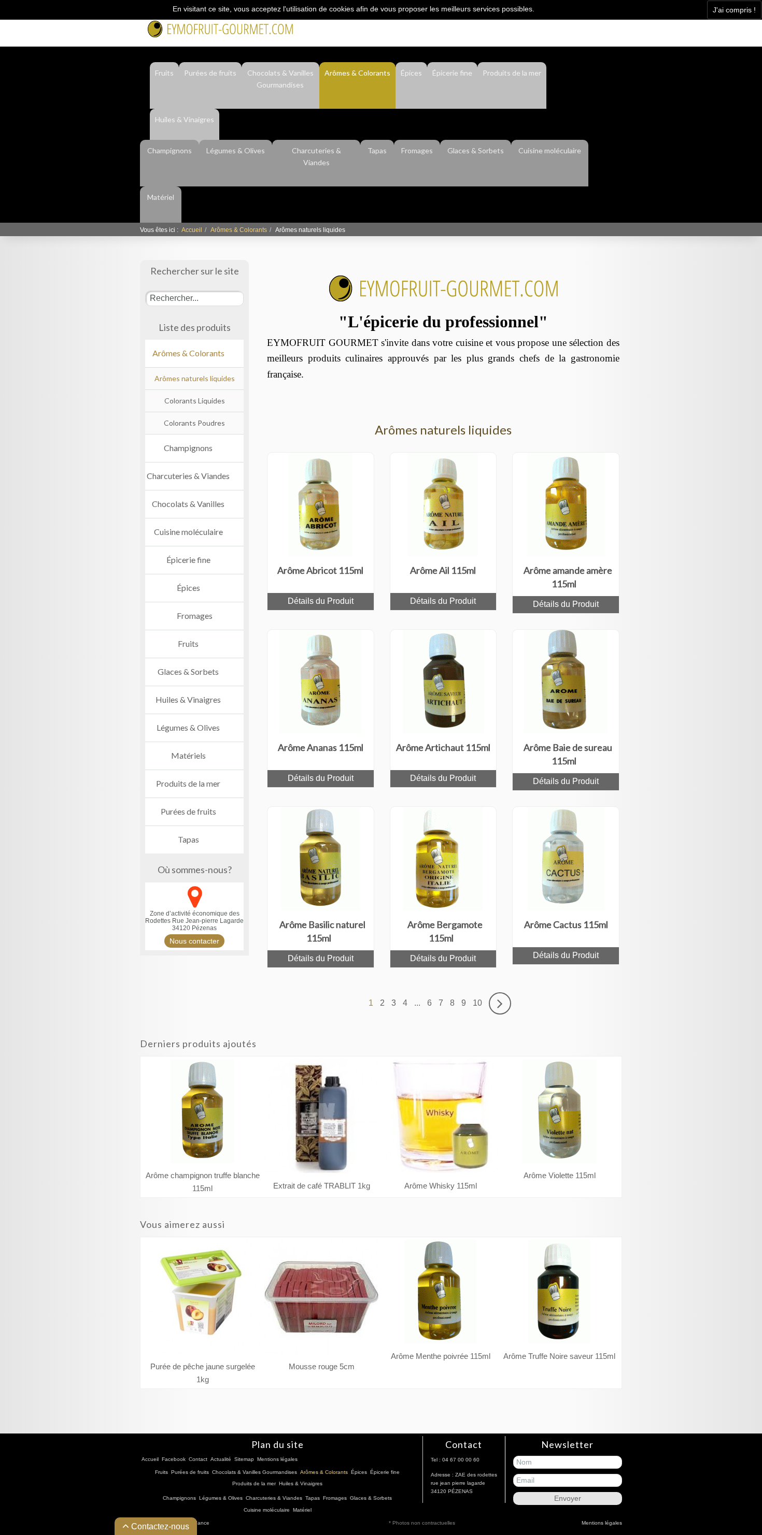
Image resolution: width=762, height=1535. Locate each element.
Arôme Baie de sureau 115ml (568, 754)
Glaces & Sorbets (475, 150)
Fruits (164, 72)
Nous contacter (194, 941)
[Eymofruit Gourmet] (220, 28)
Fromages (417, 150)
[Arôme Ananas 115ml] (320, 680)
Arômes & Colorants (357, 72)
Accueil (191, 230)
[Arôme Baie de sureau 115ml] (566, 680)
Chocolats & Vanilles (188, 504)
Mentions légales (277, 1459)
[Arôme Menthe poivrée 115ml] (440, 1294)
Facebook (514, 27)
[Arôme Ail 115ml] (443, 503)
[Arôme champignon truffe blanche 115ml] (202, 1113)
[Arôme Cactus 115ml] (566, 857)
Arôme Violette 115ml (560, 1175)
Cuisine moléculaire (549, 150)
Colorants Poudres (194, 422)
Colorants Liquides (194, 400)
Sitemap (244, 1459)
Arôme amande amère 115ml (568, 576)
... (417, 1002)
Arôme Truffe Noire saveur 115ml (559, 1356)
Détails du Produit (321, 601)
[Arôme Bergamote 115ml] (443, 857)
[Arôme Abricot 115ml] (320, 503)
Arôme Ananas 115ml (320, 747)
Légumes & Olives (235, 150)
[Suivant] (500, 1002)
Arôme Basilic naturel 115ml (322, 931)
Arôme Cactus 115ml (566, 924)
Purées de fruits (210, 72)
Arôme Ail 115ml (443, 570)
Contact (554, 27)
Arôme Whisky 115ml (440, 1185)
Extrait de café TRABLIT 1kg (321, 1185)
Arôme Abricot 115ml (320, 570)
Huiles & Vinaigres (184, 119)
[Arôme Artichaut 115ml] (443, 680)
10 (477, 1002)
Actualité (594, 27)
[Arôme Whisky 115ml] (441, 1118)
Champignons (169, 150)
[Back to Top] (735, 1481)
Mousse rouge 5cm (322, 1366)
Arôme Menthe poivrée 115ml (440, 1356)
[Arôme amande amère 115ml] (566, 503)
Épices (411, 72)
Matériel (160, 197)
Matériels (188, 755)
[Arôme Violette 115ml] (559, 1113)
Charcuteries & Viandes (316, 156)
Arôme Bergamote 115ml (445, 931)
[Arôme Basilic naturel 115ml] (320, 857)
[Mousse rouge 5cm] (321, 1299)
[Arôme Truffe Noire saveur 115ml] (559, 1294)
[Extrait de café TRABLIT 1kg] (321, 1118)
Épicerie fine (452, 72)
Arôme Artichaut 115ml (443, 747)
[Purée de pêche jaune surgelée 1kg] (203, 1299)
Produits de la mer (512, 72)
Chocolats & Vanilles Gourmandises (280, 78)
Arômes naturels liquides (194, 378)
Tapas (377, 150)
